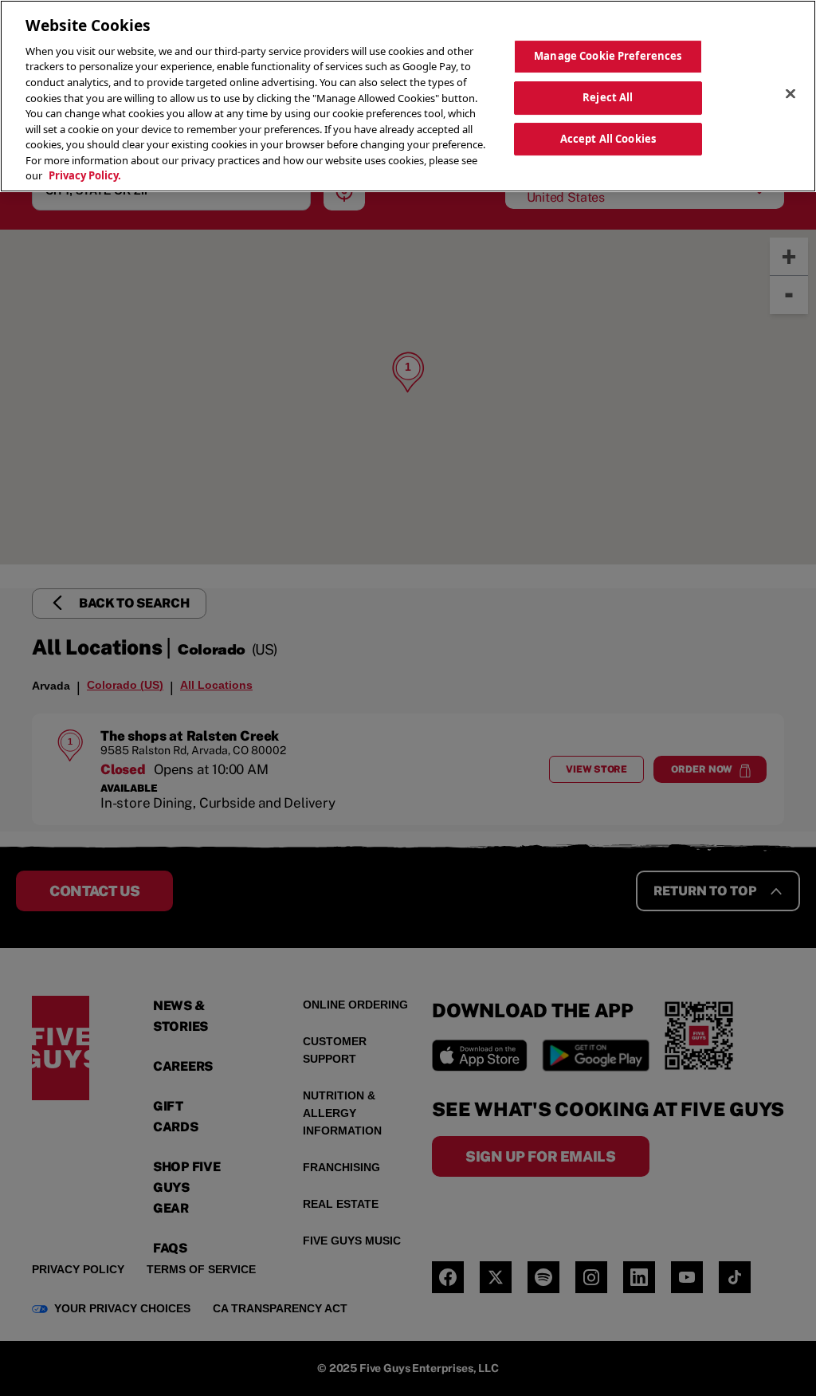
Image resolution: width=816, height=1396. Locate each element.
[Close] (790, 94)
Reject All (608, 97)
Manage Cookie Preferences (607, 56)
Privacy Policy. (85, 175)
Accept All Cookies (608, 139)
